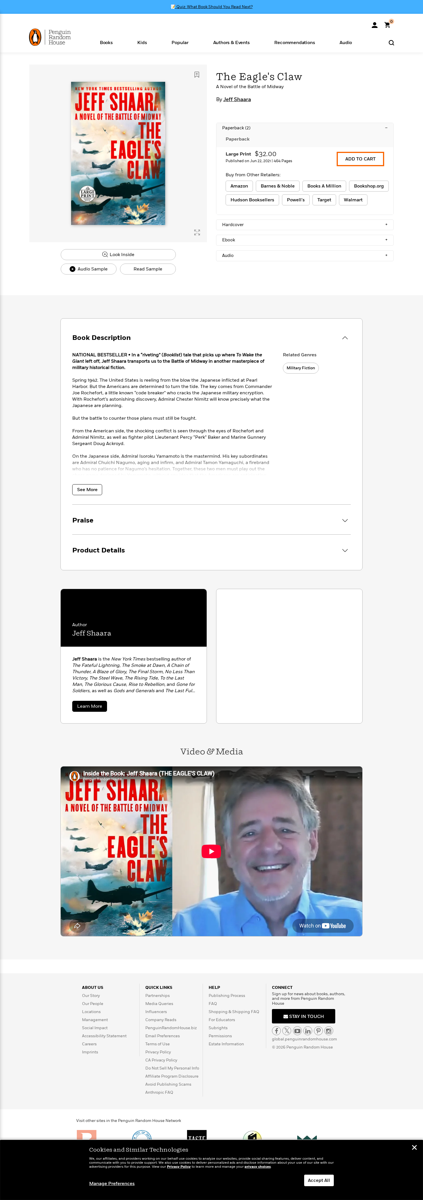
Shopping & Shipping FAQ (234, 1011)
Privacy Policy (158, 1052)
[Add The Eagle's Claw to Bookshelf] (197, 74)
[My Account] (375, 23)
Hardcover (305, 225)
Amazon (239, 186)
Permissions (220, 1036)
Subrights (218, 1028)
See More (87, 490)
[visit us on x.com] (286, 1030)
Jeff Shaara (237, 99)
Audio (305, 255)
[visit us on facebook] (276, 1030)
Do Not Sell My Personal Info (172, 1068)
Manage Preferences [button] (112, 1183)
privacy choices (258, 1166)
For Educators (222, 1020)
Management (95, 1020)
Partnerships (157, 995)
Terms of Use (157, 1044)
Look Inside (121, 254)
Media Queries (159, 1003)
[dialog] (211, 1170)
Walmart (353, 200)
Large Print (238, 154)
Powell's (296, 200)
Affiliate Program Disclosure (172, 1076)
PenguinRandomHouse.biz (171, 1028)
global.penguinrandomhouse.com (304, 1039)
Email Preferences (162, 1036)
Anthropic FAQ (159, 1092)
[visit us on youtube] (297, 1030)
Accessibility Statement (104, 1036)
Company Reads (160, 1020)
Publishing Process (227, 995)
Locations (91, 1011)
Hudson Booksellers (252, 200)
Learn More (92, 707)
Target (324, 200)
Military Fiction (301, 368)
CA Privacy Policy (161, 1060)
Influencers (156, 1011)
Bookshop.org (369, 186)
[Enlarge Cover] (197, 232)
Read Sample (148, 269)
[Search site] (391, 42)
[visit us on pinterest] (318, 1030)
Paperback (305, 128)
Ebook (305, 240)
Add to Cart (360, 159)
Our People (92, 1003)
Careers (89, 1044)
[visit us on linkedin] (307, 1030)
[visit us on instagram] (328, 1030)
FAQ (213, 1003)
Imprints (90, 1052)
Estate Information (226, 1044)
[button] (106, 42)
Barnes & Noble (278, 186)
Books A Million (324, 186)
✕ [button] (414, 1148)
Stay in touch (306, 1016)
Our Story (91, 995)
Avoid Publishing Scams (168, 1084)
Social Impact (95, 1028)
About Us (92, 987)
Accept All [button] (319, 1180)
